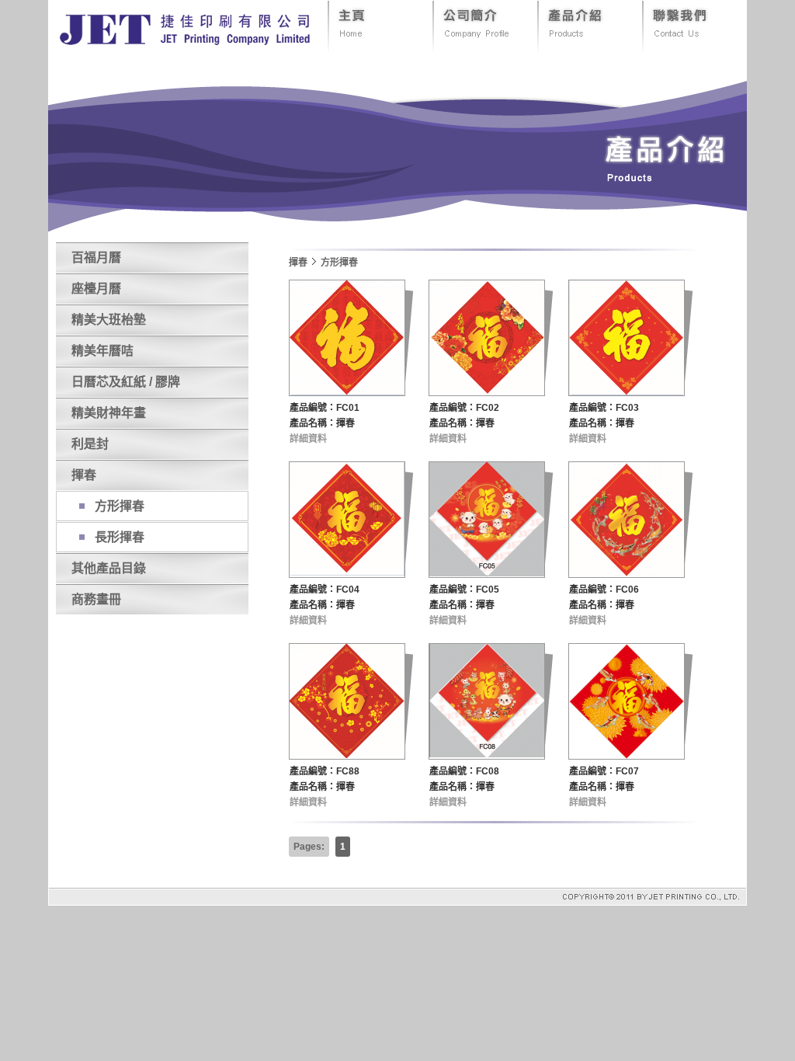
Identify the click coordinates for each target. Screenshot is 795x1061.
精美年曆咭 (102, 350)
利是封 (90, 443)
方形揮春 (119, 506)
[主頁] (380, 45)
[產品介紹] (589, 45)
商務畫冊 (96, 599)
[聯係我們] (694, 45)
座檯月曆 (96, 288)
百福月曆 (96, 257)
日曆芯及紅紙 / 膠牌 (125, 381)
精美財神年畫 (108, 412)
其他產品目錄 (108, 568)
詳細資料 (308, 438)
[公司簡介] (484, 45)
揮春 (83, 475)
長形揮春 (119, 537)
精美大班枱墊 (108, 319)
